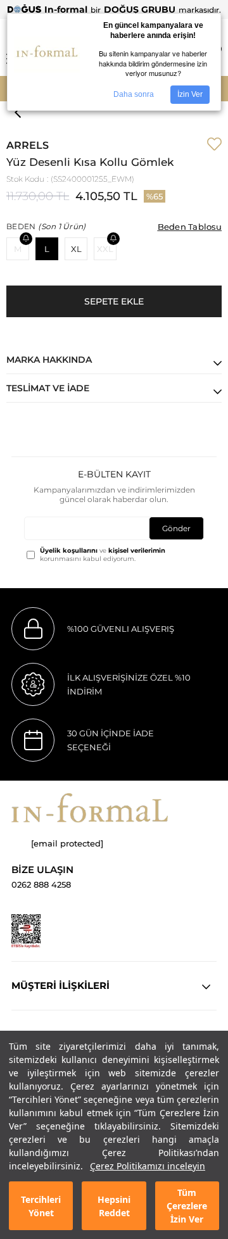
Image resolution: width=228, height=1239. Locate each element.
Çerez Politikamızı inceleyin (147, 1166)
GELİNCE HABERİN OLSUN (26, 238)
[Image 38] (89, 807)
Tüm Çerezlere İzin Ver (187, 1205)
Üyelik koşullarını (69, 550)
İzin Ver (190, 94)
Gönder (176, 528)
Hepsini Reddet (114, 1206)
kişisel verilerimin (136, 550)
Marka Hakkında (49, 359)
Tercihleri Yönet (41, 1206)
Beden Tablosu (190, 227)
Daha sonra (133, 94)
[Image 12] (26, 931)
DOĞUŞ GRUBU (139, 9)
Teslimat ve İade (47, 388)
